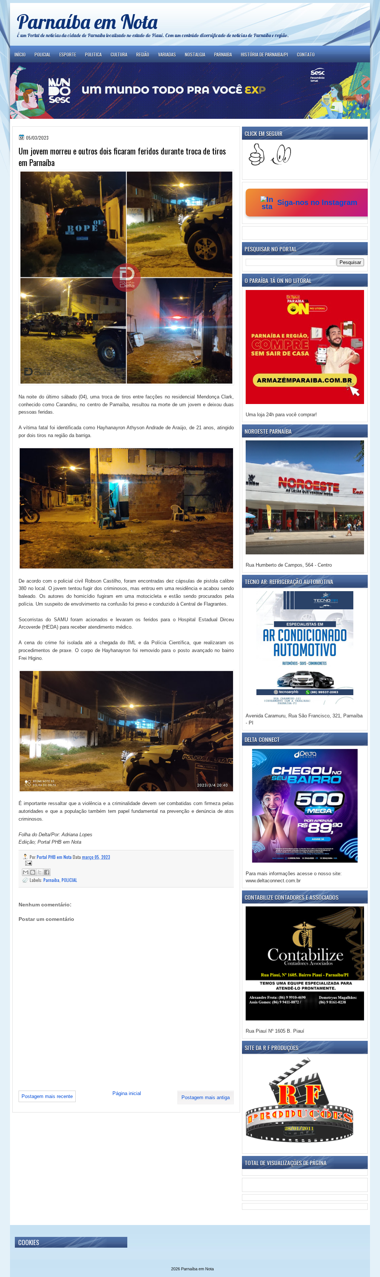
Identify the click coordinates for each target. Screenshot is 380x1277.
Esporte (67, 54)
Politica (93, 54)
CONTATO (306, 54)
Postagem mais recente (47, 1096)
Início (20, 54)
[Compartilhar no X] (39, 872)
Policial (42, 54)
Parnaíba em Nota (87, 21)
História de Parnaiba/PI (264, 54)
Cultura (119, 54)
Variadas (167, 54)
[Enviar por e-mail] (25, 872)
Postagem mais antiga (205, 1097)
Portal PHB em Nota (55, 857)
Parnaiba (223, 54)
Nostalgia (195, 54)
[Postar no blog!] (32, 872)
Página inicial (126, 1093)
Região (142, 54)
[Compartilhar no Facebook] (46, 872)
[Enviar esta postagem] (126, 863)
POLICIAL (69, 880)
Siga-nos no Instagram (317, 202)
